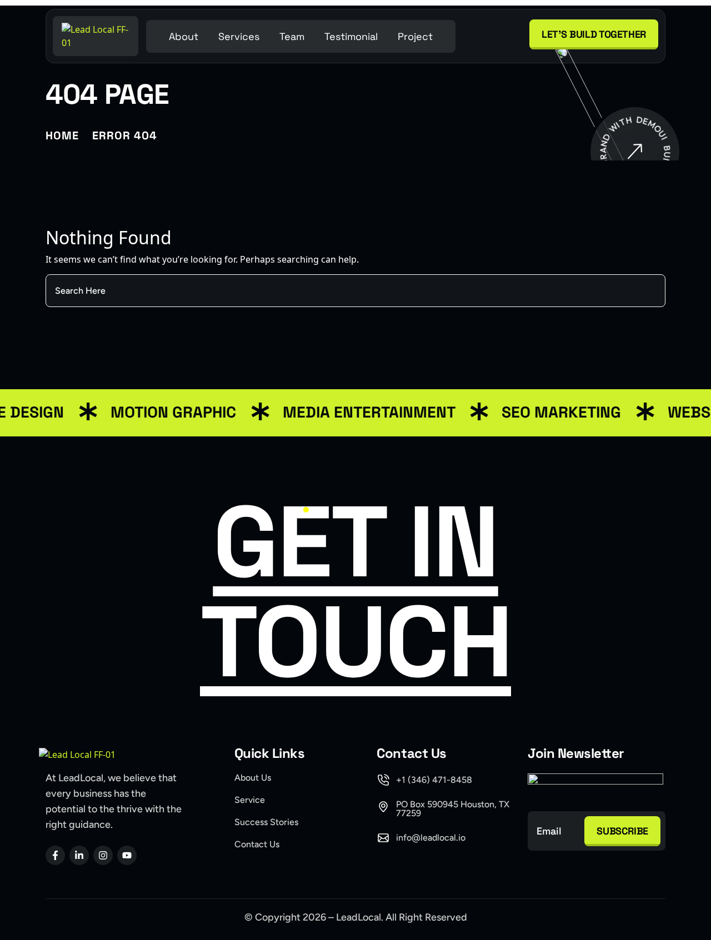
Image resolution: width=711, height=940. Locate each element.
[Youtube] (127, 855)
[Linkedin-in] (79, 855)
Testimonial (351, 36)
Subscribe (622, 831)
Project (415, 36)
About (183, 36)
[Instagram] (103, 855)
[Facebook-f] (55, 855)
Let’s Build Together (594, 34)
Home (62, 135)
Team (291, 36)
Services (238, 36)
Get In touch (355, 592)
